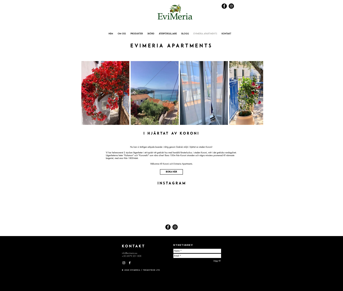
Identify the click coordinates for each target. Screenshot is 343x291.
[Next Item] (258, 93)
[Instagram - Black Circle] (231, 6)
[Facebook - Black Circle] (224, 6)
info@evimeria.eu (129, 253)
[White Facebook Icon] (130, 263)
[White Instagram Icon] (124, 263)
